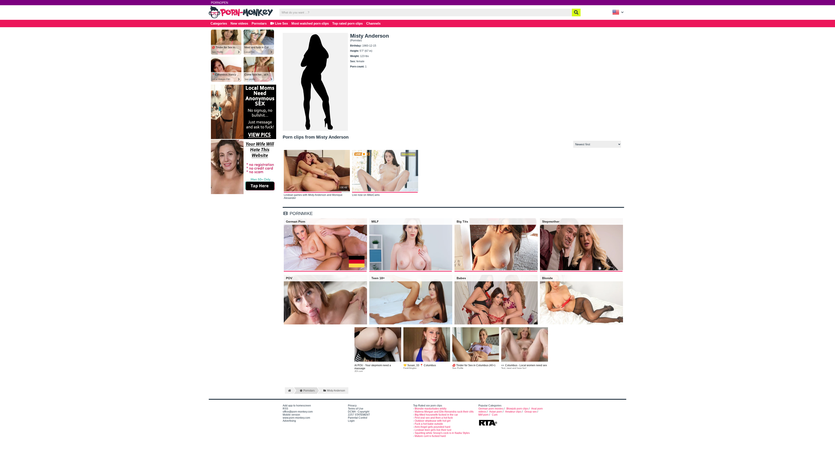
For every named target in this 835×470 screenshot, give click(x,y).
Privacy (352, 405)
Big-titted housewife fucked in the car (436, 414)
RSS (285, 408)
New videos (239, 23)
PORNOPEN (219, 2)
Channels (373, 23)
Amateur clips (513, 411)
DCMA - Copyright (358, 411)
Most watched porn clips (310, 23)
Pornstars (259, 23)
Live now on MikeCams (366, 194)
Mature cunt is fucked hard (430, 436)
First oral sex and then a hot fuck (434, 417)
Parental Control (357, 417)
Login (351, 420)
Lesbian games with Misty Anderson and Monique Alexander (313, 196)
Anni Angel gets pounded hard (432, 426)
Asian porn (495, 411)
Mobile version (291, 414)
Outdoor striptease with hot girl (433, 420)
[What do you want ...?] (576, 12)
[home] (289, 390)
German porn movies (490, 408)
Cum (495, 414)
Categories (218, 23)
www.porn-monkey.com (296, 417)
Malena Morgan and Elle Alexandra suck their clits (444, 411)
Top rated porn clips (347, 23)
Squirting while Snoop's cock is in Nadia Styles (442, 433)
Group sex (530, 411)
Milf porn (483, 414)
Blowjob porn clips (517, 408)
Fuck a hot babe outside (429, 423)
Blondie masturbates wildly (430, 408)
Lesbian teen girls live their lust (433, 429)
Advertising (289, 420)
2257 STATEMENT (359, 414)
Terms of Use (355, 408)
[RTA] (488, 425)
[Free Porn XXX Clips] (241, 17)
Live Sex (281, 23)
